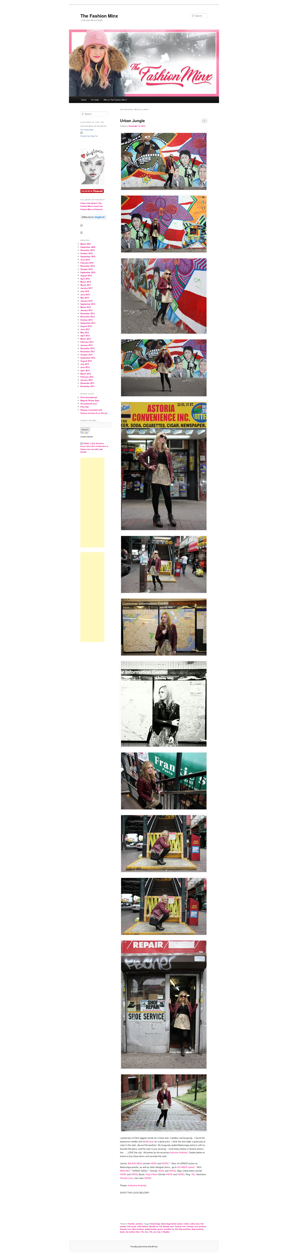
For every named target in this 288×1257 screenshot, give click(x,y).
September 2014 (87, 304)
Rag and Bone (185, 1229)
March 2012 (85, 373)
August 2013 (86, 326)
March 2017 (85, 284)
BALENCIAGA (135, 1163)
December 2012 (87, 348)
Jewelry (139, 1223)
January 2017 (86, 288)
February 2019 (86, 262)
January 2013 (86, 345)
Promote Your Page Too (89, 136)
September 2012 (87, 357)
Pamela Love (126, 1178)
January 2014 (86, 310)
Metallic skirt (168, 1226)
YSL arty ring (154, 1231)
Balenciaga (155, 1223)
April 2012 (85, 370)
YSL (193, 1174)
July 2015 (84, 291)
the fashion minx (133, 1231)
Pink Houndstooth (88, 397)
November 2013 (87, 316)
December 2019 (87, 250)
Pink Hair (84, 406)
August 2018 (86, 275)
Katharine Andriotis (178, 1152)
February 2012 (86, 376)
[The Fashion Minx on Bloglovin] (92, 183)
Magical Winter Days (89, 400)
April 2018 (85, 278)
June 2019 (85, 259)
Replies (166, 1231)
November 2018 (87, 265)
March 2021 (85, 243)
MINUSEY (125, 1170)
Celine (186, 1223)
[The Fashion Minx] (81, 133)
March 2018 (85, 281)
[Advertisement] (92, 503)
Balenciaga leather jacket (172, 1223)
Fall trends (131, 1226)
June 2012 (85, 367)
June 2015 (85, 294)
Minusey (150, 1141)
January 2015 (86, 300)
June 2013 (85, 329)
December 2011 (87, 383)
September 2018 (87, 272)
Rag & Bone (152, 1174)
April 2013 (85, 335)
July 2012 (84, 364)
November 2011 (87, 386)
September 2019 (87, 256)
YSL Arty (144, 1231)
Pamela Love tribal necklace (132, 1229)
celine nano (195, 1223)
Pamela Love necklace (196, 1226)
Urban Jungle (132, 120)
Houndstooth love (88, 403)
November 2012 (87, 351)
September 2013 (87, 323)
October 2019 (86, 253)
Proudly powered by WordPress (144, 1246)
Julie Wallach (142, 1226)
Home (83, 99)
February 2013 (86, 341)
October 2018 (86, 269)
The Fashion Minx (99, 15)
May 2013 (84, 332)
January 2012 (86, 379)
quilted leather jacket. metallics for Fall (161, 1229)
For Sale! (95, 99)
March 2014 (85, 307)
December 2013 (87, 313)
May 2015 (84, 297)
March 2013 (85, 338)
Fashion (131, 1223)
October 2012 (86, 354)
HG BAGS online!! (186, 1167)
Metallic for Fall (155, 1226)
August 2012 (86, 360)
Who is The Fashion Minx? (115, 99)
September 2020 (87, 247)
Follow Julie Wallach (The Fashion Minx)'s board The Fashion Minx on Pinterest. (91, 206)
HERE (153, 1163)
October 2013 (86, 319)
